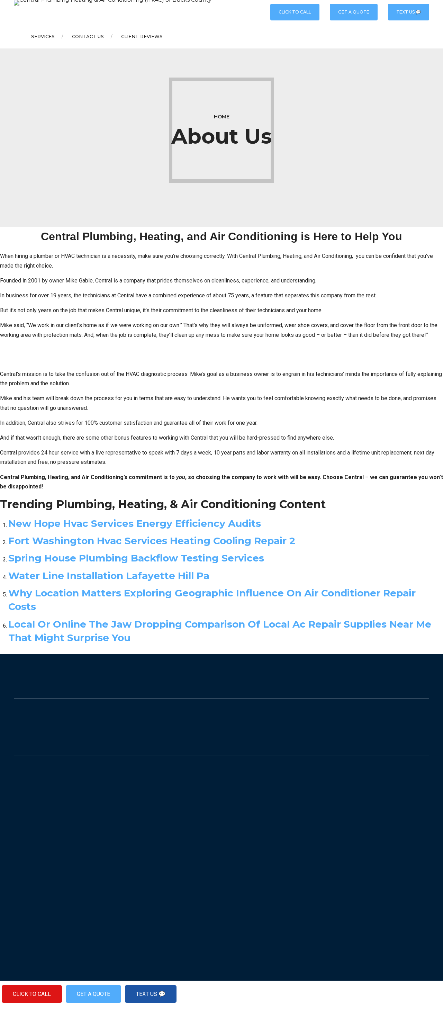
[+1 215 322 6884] (17, 820)
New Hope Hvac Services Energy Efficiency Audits (134, 523)
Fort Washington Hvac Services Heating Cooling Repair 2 (151, 541)
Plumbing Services (144, 805)
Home (221, 117)
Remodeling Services (147, 861)
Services (43, 36)
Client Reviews (142, 36)
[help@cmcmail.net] (17, 832)
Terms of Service (249, 842)
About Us (239, 805)
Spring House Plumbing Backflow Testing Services (136, 558)
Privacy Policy (245, 824)
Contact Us (88, 36)
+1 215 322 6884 (45, 820)
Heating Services (142, 824)
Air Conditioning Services (151, 842)
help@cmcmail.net (49, 832)
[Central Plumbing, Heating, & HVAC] (17, 808)
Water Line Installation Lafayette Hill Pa (108, 576)
